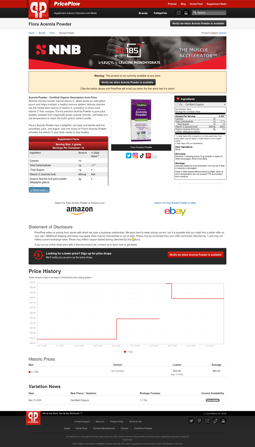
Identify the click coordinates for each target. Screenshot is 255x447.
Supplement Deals (216, 3)
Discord (124, 428)
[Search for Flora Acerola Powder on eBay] (175, 210)
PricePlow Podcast (143, 428)
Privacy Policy (116, 421)
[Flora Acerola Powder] (141, 120)
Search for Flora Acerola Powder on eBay (175, 202)
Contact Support (82, 421)
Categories (160, 13)
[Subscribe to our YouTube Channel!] (186, 13)
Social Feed (196, 3)
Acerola (222, 32)
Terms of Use (135, 421)
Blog (183, 3)
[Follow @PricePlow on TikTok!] (215, 421)
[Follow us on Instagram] (207, 421)
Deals (67, 428)
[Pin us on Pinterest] (199, 421)
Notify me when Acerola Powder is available (198, 23)
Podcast (172, 3)
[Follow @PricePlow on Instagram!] (179, 13)
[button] (127, 190)
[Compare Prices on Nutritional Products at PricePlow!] (34, 417)
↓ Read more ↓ (39, 190)
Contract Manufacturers (104, 428)
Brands (143, 13)
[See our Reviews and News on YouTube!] (223, 421)
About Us (100, 421)
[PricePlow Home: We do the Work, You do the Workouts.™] (39, 10)
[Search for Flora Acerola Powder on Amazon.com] (80, 210)
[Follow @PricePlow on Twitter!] (191, 421)
